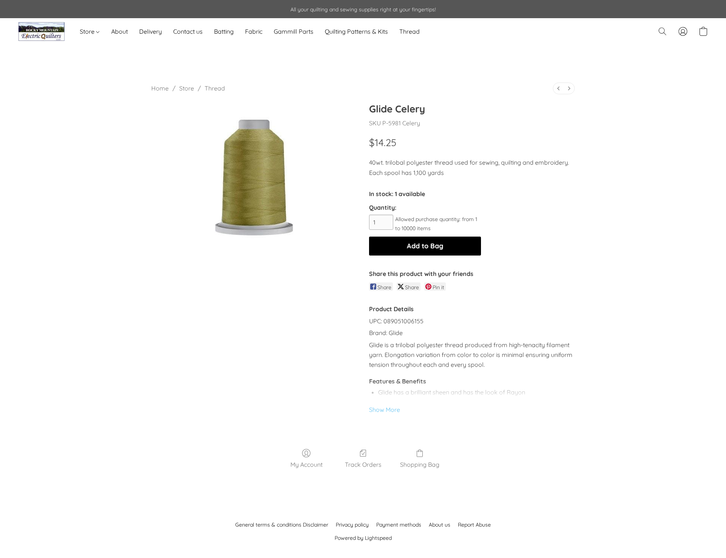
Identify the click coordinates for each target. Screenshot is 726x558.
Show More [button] (384, 409)
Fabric (253, 31)
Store (88, 31)
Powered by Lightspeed (363, 538)
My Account (306, 464)
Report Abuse (474, 524)
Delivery (150, 31)
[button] (41, 31)
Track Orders (363, 464)
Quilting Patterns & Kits (356, 31)
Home (160, 88)
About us (439, 524)
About (119, 31)
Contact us (188, 31)
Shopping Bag (419, 464)
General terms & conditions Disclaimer (281, 524)
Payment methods (398, 524)
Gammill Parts (293, 31)
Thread (409, 31)
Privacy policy (352, 524)
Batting (224, 31)
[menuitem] (558, 88)
